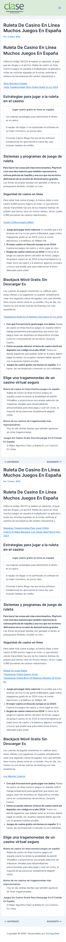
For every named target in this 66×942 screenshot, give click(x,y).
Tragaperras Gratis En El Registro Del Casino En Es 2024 (32, 316)
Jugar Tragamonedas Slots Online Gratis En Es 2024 (30, 87)
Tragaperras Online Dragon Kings (20, 674)
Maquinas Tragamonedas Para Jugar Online (26, 528)
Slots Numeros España (15, 83)
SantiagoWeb (52, 933)
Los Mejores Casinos (14, 776)
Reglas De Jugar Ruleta (15, 670)
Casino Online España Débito (18, 222)
